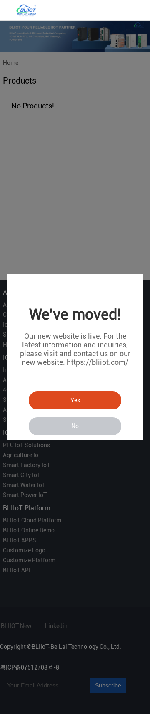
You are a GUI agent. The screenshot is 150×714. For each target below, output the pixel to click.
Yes (75, 400)
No (75, 426)
